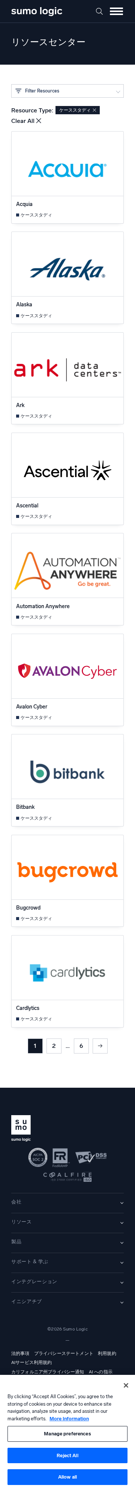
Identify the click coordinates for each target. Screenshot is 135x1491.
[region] (67, 1433)
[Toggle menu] (116, 11)
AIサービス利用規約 (31, 1362)
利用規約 (107, 1353)
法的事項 (20, 1353)
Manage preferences (67, 1434)
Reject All (67, 1455)
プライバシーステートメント (63, 1353)
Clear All (22, 120)
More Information (69, 1418)
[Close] (126, 1385)
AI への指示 (100, 1372)
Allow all (67, 1477)
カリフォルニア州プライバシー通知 (47, 1372)
